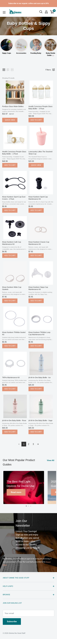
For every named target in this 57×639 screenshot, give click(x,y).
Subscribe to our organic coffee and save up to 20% (28, 3)
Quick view (10, 120)
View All (50, 460)
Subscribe (12, 621)
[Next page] (38, 444)
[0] (52, 11)
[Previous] (6, 489)
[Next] (51, 489)
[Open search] (40, 11)
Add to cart (36, 120)
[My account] (46, 11)
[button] (52, 11)
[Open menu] (4, 12)
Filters (48, 70)
